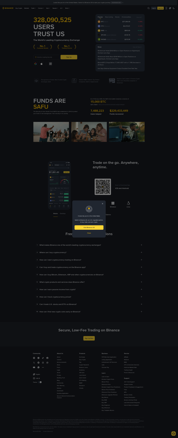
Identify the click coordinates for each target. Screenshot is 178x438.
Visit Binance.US (89, 227)
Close (89, 233)
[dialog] (89, 219)
